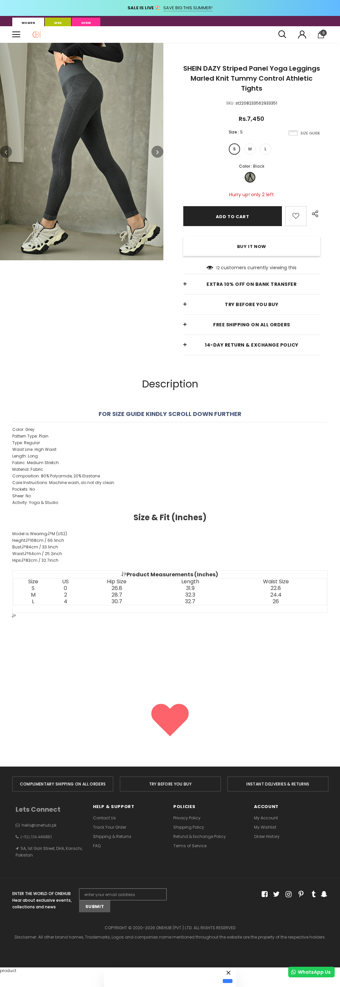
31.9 (190, 588)
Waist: (37, 553)
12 (218, 268)
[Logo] (36, 34)
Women (28, 23)
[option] (81, 151)
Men (57, 23)
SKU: (230, 103)
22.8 (276, 588)
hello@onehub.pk (39, 825)
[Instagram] (287, 894)
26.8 (117, 588)
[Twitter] (275, 894)
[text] (170, 522)
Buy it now (252, 246)
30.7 (117, 601)
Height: (38, 540)
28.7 (117, 595)
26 (276, 601)
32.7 (190, 601)
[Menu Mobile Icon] (16, 35)
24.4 (276, 595)
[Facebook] (263, 894)
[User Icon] (302, 35)
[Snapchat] (323, 894)
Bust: (35, 547)
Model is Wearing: (39, 533)
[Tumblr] (311, 894)
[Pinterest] (299, 894)
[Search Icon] (282, 35)
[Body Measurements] (170, 608)
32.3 (190, 595)
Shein (86, 23)
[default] (227, 981)
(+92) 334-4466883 (35, 837)
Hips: (35, 560)
